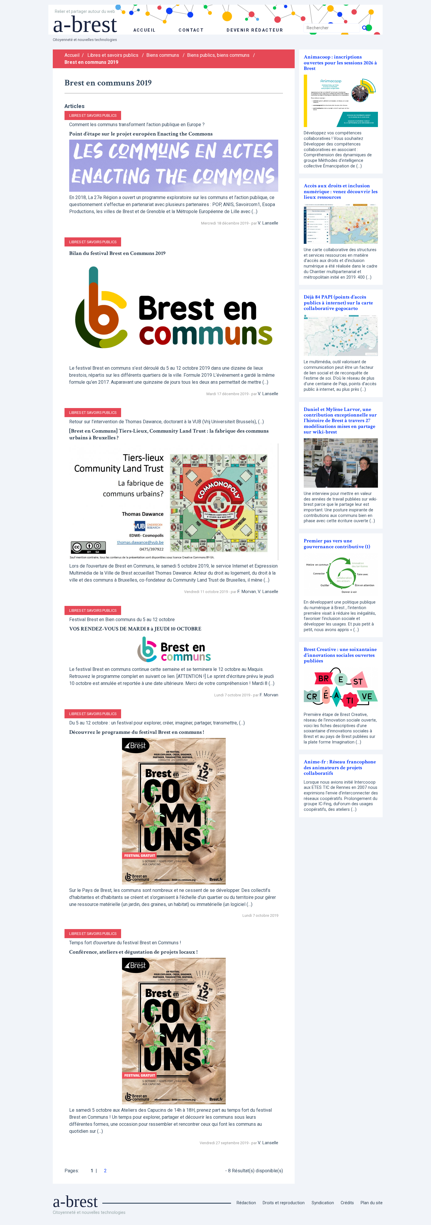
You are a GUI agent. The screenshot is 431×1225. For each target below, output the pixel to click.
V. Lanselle (268, 223)
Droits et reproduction (284, 1202)
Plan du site (372, 1202)
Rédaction (246, 1202)
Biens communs (162, 55)
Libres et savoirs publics (112, 55)
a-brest (85, 24)
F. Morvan (246, 591)
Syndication (323, 1202)
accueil (144, 30)
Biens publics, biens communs (218, 55)
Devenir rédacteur (255, 30)
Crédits (347, 1202)
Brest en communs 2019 (91, 62)
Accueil (72, 55)
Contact (191, 30)
